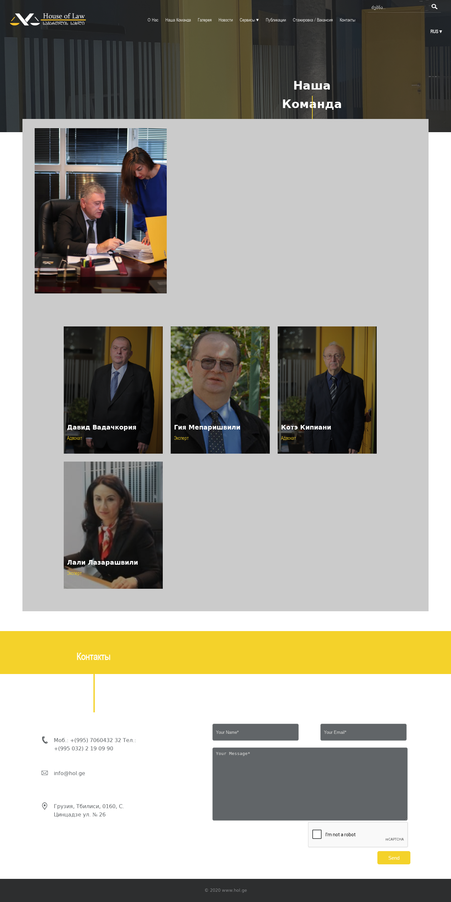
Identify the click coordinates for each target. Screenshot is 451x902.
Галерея (205, 20)
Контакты (347, 20)
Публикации (276, 20)
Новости (226, 20)
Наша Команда (178, 20)
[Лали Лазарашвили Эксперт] (113, 590)
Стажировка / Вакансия (313, 20)
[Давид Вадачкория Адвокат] (113, 455)
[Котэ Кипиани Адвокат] (327, 455)
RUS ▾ (436, 31)
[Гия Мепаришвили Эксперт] (220, 455)
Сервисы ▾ (249, 20)
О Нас (153, 20)
